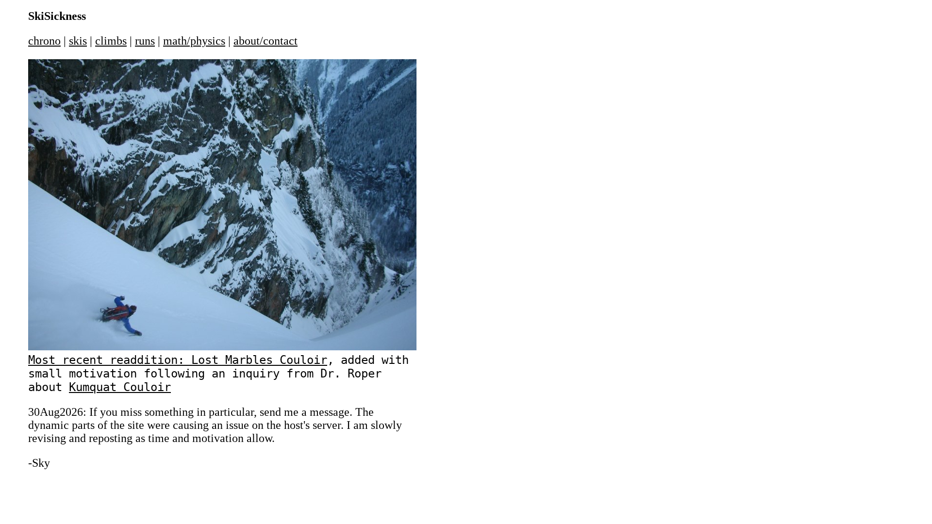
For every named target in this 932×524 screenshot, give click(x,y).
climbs (111, 40)
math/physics (194, 40)
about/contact (265, 40)
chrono (44, 40)
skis (78, 40)
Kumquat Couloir (120, 387)
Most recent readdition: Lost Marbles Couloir (177, 360)
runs (145, 40)
